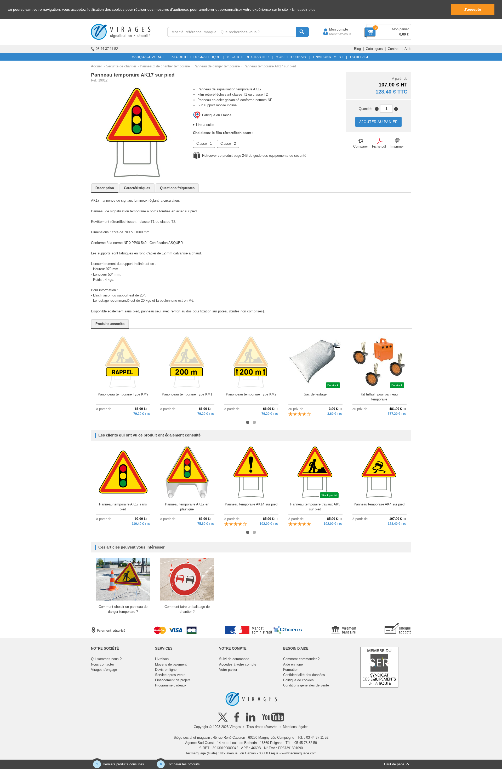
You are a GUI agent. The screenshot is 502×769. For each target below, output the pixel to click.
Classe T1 (204, 143)
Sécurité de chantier (121, 66)
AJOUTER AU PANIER (378, 122)
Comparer (360, 146)
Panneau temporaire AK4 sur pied (379, 504)
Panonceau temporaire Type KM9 (123, 394)
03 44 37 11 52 (107, 49)
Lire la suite (205, 125)
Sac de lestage (315, 394)
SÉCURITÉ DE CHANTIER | (249, 57)
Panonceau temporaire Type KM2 (251, 394)
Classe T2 (228, 143)
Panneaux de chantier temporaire (165, 66)
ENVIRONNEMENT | (329, 57)
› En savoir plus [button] (302, 9)
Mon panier (400, 29)
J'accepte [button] (472, 9)
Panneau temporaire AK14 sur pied (251, 504)
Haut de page (394, 764)
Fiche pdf (379, 146)
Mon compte (333, 29)
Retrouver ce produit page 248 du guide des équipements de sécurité (254, 156)
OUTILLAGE (358, 57)
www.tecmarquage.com (299, 753)
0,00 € (404, 34)
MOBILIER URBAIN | (292, 57)
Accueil (96, 66)
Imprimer (397, 146)
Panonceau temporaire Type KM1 (187, 394)
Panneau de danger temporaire (216, 66)
